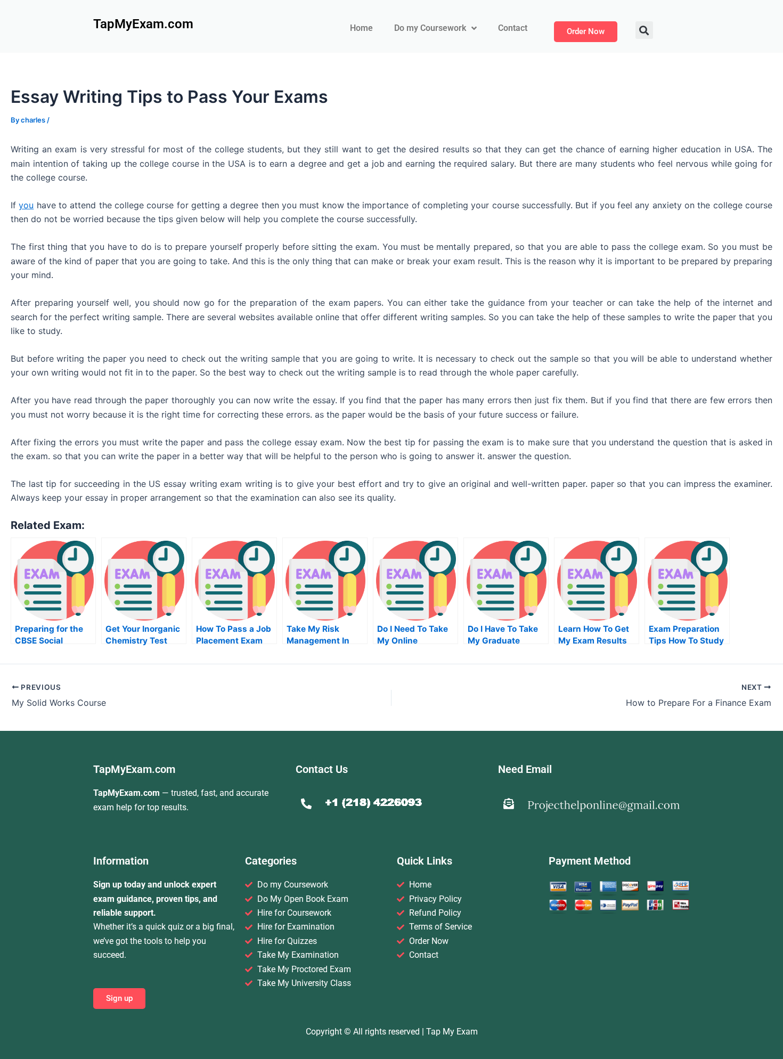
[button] (644, 30)
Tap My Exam (452, 1032)
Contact (512, 28)
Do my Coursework (430, 28)
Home (361, 28)
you (26, 205)
